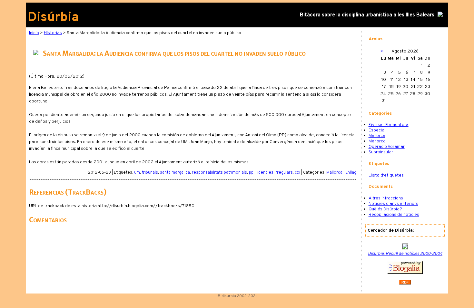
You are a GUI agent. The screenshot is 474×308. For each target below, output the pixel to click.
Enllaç (350, 172)
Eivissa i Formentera (389, 125)
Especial (377, 130)
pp (251, 172)
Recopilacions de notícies (394, 214)
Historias (53, 33)
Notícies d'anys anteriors (393, 204)
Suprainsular (381, 152)
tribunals (150, 172)
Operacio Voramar (387, 146)
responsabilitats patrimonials (219, 172)
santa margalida (175, 172)
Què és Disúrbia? (385, 209)
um (137, 172)
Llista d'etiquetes (386, 175)
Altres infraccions (386, 198)
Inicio (34, 33)
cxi (297, 172)
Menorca (377, 141)
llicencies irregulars (274, 172)
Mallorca (334, 172)
